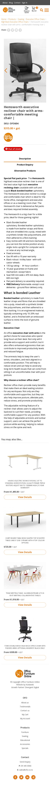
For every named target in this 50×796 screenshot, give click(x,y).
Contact (17, 2)
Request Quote (26, 11)
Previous (6, 70)
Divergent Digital (32, 687)
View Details (25, 497)
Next (44, 70)
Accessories (25, 744)
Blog (11, 2)
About (5, 2)
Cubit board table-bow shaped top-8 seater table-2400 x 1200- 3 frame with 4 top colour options (25, 540)
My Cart (25, 714)
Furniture (25, 732)
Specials (25, 748)
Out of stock (14, 149)
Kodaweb (30, 684)
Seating (25, 736)
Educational (25, 740)
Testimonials (25, 706)
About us (25, 702)
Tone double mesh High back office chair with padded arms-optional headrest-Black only (24, 647)
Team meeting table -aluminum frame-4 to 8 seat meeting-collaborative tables (25, 594)
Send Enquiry (25, 762)
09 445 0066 (26, 766)
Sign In (24, 2)
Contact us (25, 710)
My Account (25, 718)
